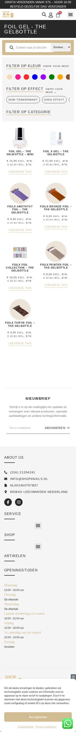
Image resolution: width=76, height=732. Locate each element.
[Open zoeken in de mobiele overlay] (44, 14)
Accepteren (38, 717)
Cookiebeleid (25, 726)
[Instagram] (19, 502)
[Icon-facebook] (8, 502)
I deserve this (20, 172)
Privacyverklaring (45, 726)
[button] (70, 14)
